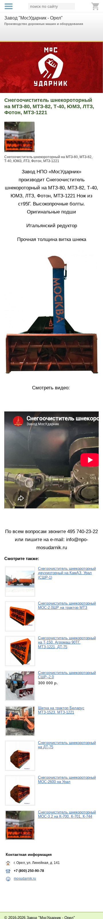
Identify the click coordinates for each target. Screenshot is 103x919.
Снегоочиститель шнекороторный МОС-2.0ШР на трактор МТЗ (67, 605)
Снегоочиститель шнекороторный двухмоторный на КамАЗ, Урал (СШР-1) (67, 573)
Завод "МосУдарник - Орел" (33, 17)
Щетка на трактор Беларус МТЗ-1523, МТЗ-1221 (61, 710)
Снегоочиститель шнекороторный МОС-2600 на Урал (67, 779)
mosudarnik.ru (25, 879)
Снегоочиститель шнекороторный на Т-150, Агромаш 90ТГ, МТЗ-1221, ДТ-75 (67, 642)
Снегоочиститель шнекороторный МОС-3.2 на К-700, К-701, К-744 (67, 814)
